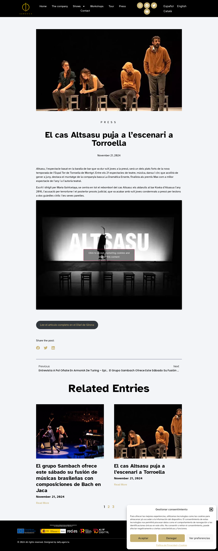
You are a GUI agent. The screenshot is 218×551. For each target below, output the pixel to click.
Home (43, 6)
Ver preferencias (199, 538)
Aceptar (143, 538)
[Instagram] (140, 5)
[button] (211, 509)
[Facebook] (147, 5)
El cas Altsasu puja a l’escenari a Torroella (139, 469)
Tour (111, 6)
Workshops (97, 6)
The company (60, 6)
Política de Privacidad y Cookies (171, 545)
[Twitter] (154, 5)
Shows (77, 6)
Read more (42, 503)
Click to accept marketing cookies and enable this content (109, 254)
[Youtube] (147, 12)
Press (122, 6)
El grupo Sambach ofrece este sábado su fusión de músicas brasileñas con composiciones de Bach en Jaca (68, 478)
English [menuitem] (181, 6)
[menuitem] (168, 6)
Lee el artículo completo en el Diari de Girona (67, 325)
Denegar (171, 538)
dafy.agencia (63, 542)
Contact (85, 10)
